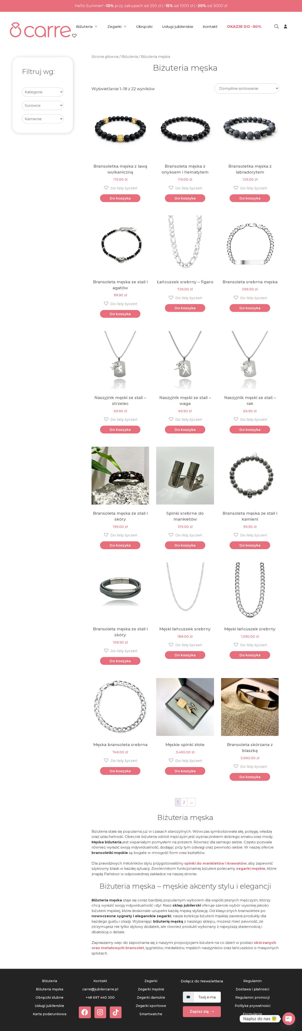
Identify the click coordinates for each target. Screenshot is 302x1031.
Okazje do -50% (244, 26)
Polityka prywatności (252, 1006)
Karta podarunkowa (49, 1014)
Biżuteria (84, 26)
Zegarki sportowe (151, 1006)
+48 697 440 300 (100, 997)
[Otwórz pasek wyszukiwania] (276, 26)
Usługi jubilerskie (177, 26)
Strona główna (105, 56)
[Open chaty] (288, 1018)
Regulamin (252, 981)
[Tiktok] (116, 1012)
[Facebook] (85, 1012)
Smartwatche (150, 1014)
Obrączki (144, 26)
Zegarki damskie (151, 997)
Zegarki (114, 26)
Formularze (252, 1014)
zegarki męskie (250, 868)
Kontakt (210, 26)
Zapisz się (200, 1011)
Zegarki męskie (151, 989)
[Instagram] (100, 1012)
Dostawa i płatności (252, 989)
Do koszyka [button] (120, 198)
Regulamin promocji (252, 997)
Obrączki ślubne (49, 997)
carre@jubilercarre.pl (100, 989)
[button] (120, 188)
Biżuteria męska (49, 989)
